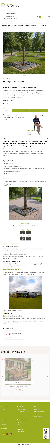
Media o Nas (20, 429)
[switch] (45, 438)
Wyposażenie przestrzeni (30, 25)
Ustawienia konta (21, 411)
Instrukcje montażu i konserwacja (5, 427)
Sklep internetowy (23, 444)
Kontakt (3, 409)
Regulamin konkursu (38, 416)
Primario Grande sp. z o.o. (8, 25)
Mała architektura (19, 25)
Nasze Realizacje (21, 431)
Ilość (4, 108)
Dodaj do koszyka (30, 110)
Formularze (3, 424)
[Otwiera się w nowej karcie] (3, 434)
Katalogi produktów (22, 427)
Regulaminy (36, 409)
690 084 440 (9, 313)
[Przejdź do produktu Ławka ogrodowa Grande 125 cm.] (18, 371)
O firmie (19, 422)
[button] (40, 17)
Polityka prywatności (39, 411)
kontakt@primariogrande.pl (13, 316)
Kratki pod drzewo (42, 25)
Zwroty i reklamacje (38, 414)
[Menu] (48, 429)
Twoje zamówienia (21, 409)
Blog (18, 424)
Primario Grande (6, 78)
